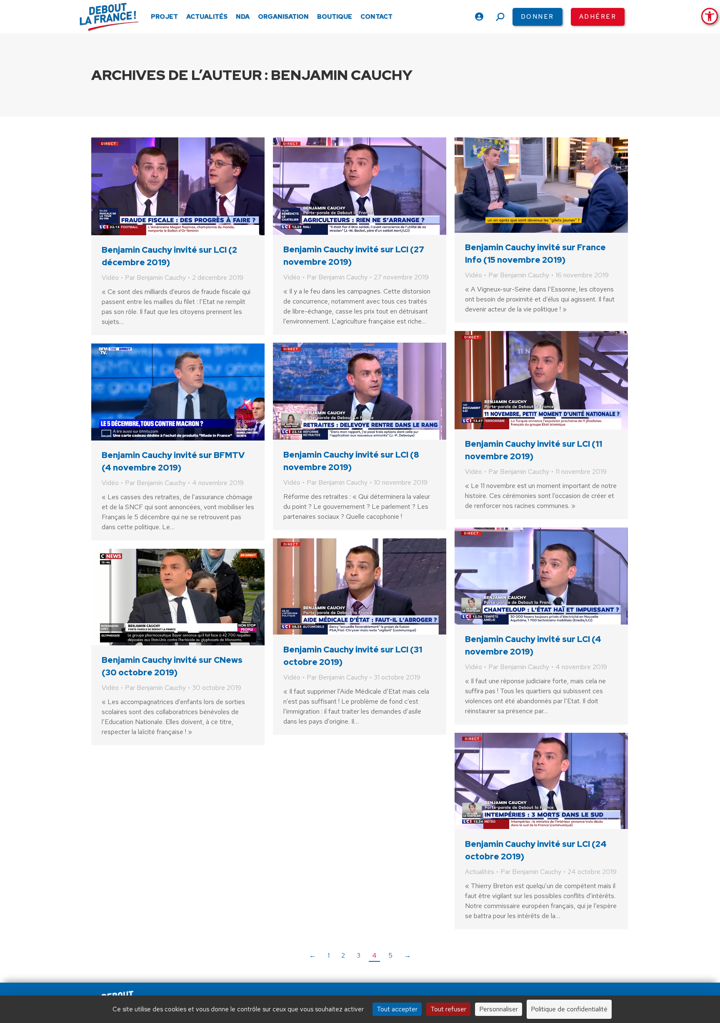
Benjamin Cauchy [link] (341, 74)
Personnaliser (498, 1009)
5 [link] (390, 955)
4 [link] (374, 955)
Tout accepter (397, 1009)
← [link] (312, 955)
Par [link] (155, 277)
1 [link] (329, 955)
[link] (709, 16)
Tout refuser (448, 1009)
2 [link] (343, 955)
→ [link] (407, 955)
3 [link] (358, 955)
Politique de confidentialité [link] (569, 1009)
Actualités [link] (479, 871)
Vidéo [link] (110, 277)
